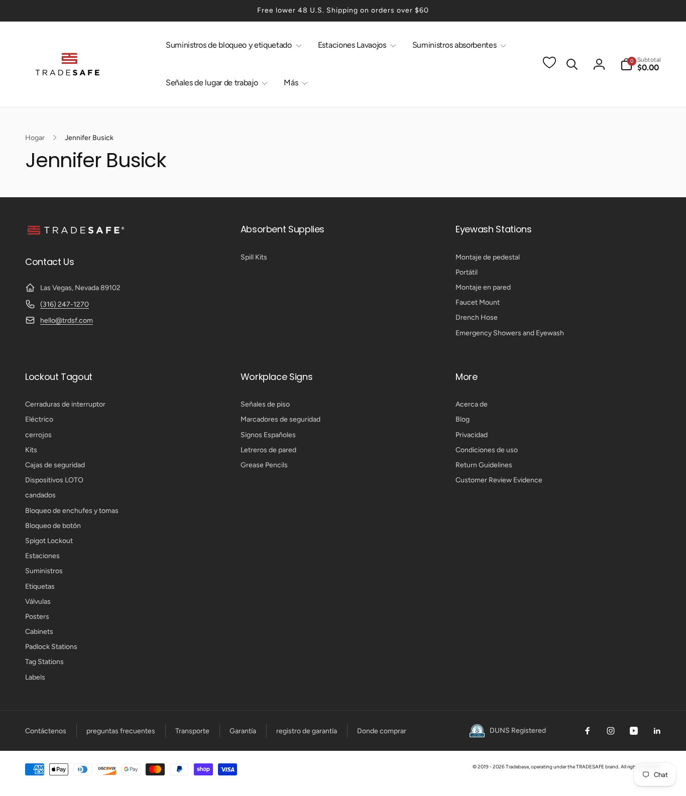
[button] (231, 45)
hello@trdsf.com (66, 320)
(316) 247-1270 (64, 304)
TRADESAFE (590, 766)
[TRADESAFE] (75, 234)
